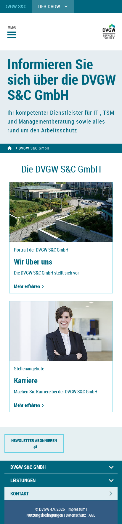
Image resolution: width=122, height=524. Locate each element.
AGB (92, 515)
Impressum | (77, 509)
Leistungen (23, 480)
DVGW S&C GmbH (28, 467)
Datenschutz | (77, 515)
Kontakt (19, 493)
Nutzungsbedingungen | (45, 515)
